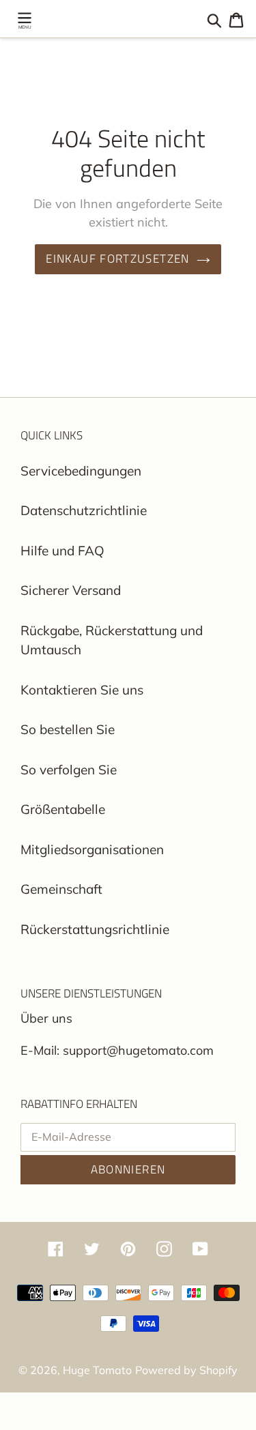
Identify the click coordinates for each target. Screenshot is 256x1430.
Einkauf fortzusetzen (117, 258)
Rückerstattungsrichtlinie (94, 929)
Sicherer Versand (70, 590)
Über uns (46, 1018)
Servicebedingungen (80, 471)
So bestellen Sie (67, 729)
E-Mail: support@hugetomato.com (117, 1050)
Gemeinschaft (61, 889)
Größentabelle (62, 809)
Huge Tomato (97, 1370)
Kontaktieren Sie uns (81, 690)
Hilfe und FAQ (62, 550)
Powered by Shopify (186, 1370)
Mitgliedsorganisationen (92, 849)
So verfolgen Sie (68, 769)
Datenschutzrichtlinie (83, 510)
